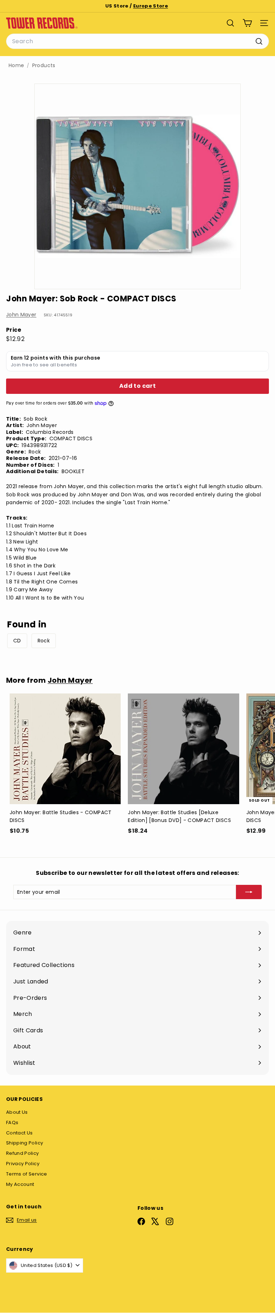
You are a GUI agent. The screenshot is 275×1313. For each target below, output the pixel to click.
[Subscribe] (249, 892)
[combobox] (137, 41)
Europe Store (150, 5)
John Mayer (21, 314)
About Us (17, 1112)
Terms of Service (26, 1174)
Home (16, 65)
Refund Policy (22, 1153)
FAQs (12, 1122)
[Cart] (247, 23)
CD (17, 640)
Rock (44, 640)
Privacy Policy (22, 1163)
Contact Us (19, 1132)
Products (44, 65)
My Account (20, 1184)
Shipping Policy (24, 1142)
